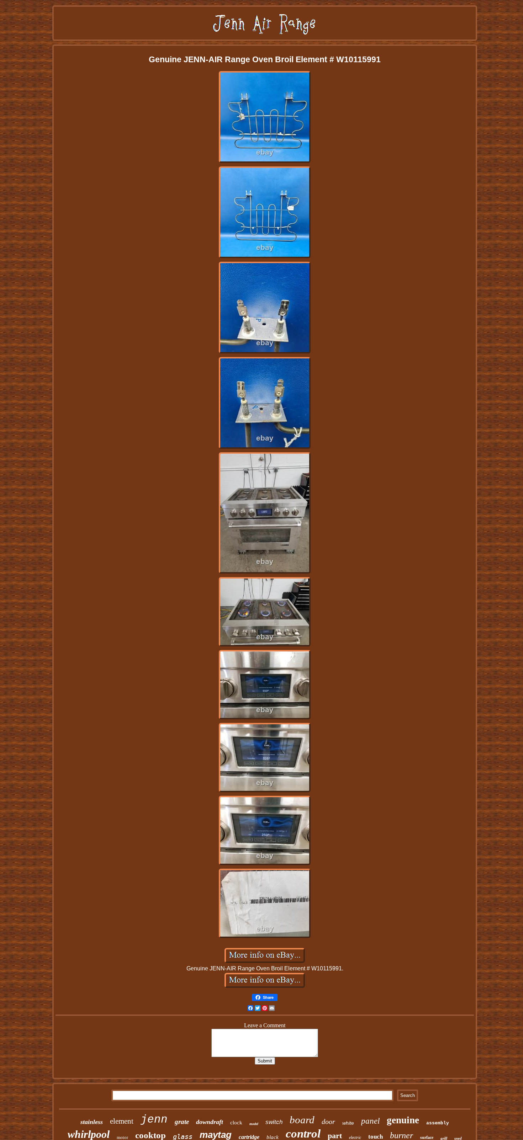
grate (182, 1121)
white (348, 1123)
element (121, 1121)
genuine (403, 1120)
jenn (154, 1119)
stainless (91, 1121)
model (253, 1124)
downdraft (209, 1121)
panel (370, 1121)
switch (273, 1122)
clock (236, 1122)
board (302, 1119)
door (328, 1121)
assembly (437, 1123)
